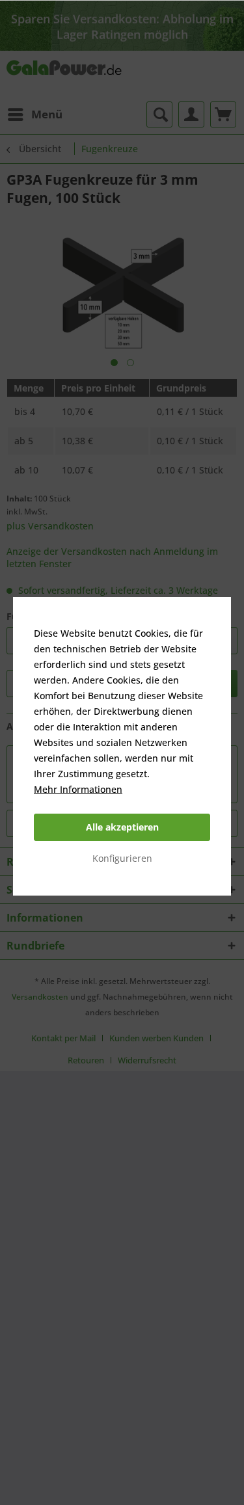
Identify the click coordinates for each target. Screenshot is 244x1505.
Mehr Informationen (78, 789)
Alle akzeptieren (122, 827)
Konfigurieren (122, 858)
